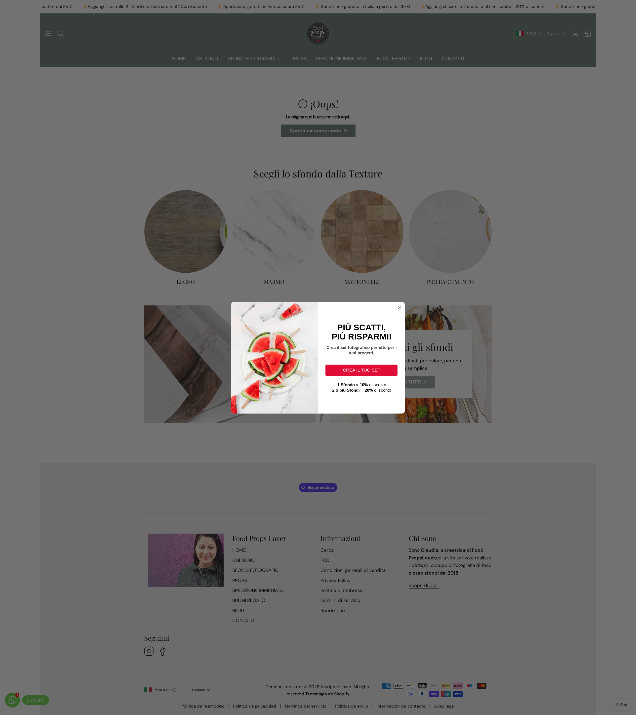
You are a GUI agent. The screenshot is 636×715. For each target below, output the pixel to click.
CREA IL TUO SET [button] (361, 370)
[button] (399, 307)
